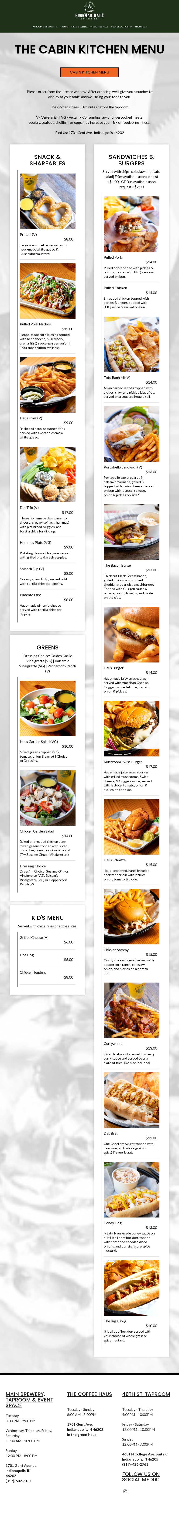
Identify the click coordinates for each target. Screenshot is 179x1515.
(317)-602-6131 (19, 1481)
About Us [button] (140, 26)
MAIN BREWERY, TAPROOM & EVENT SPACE (29, 1400)
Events (64, 26)
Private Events (79, 26)
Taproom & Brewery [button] (43, 26)
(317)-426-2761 (135, 1464)
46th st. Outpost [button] (120, 26)
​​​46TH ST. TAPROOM (146, 1394)
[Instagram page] (125, 1491)
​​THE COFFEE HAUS (89, 1394)
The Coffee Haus (99, 26)
